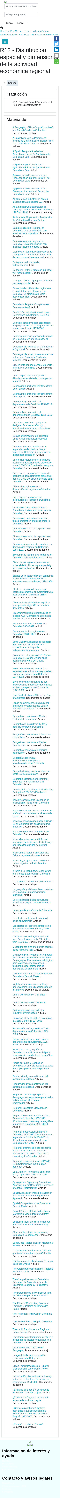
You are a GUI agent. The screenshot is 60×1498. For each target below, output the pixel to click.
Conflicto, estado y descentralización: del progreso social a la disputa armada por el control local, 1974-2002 (33, 326)
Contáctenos (7, 1492)
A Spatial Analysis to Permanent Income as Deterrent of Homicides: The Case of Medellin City (33, 141)
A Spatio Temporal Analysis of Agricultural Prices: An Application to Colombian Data (31, 154)
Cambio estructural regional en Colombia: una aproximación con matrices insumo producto (30, 231)
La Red (10, 31)
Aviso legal (7, 1489)
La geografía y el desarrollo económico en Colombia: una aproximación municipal (33, 892)
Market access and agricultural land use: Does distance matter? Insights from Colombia (31, 939)
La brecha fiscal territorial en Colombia (32, 881)
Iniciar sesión (30, 34)
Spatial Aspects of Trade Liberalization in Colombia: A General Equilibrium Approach (32, 1196)
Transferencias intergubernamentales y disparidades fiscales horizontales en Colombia (33, 1340)
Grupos (45, 31)
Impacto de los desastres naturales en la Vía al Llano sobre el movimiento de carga (32, 813)
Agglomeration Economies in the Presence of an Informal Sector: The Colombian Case (31, 178)
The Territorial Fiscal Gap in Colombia (32, 1314)
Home (3, 31)
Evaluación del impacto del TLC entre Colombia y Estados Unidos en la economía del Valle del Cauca (32, 658)
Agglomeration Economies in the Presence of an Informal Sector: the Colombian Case (31, 191)
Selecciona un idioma (48, 34)
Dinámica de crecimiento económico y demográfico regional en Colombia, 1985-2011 (32, 547)
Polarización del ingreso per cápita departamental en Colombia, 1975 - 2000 (31, 1042)
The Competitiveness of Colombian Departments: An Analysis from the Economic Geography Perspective (31, 1282)
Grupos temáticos (9, 1467)
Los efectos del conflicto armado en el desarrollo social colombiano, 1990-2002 (32, 929)
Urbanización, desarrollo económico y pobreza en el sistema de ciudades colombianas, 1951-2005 (32, 1379)
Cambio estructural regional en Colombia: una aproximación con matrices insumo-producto (30, 244)
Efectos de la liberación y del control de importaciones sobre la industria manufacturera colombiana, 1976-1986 (33, 579)
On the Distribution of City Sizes (29, 994)
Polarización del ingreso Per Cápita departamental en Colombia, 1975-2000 (31, 1031)
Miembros (20, 31)
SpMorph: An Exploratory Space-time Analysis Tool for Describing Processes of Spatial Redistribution (33, 1185)
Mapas (18, 34)
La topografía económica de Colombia (32, 910)
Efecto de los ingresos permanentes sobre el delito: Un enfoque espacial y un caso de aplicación (32, 565)
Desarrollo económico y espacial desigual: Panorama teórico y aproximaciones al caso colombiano (31, 425)
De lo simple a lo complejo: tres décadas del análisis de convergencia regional (32, 378)
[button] (56, 38)
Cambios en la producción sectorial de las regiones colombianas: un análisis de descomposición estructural (32, 254)
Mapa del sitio (8, 1483)
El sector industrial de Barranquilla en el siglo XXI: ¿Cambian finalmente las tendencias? (32, 616)
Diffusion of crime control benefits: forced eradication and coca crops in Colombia (31, 521)
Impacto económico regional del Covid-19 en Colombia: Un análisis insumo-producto (33, 824)
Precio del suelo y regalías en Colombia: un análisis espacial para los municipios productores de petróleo (33, 1066)
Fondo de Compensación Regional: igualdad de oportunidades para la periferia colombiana (31, 706)
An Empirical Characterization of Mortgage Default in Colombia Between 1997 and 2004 (33, 210)
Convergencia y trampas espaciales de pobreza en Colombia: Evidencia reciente (33, 357)
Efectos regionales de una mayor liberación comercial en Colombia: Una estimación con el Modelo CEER (33, 592)
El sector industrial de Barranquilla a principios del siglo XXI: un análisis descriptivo (31, 605)
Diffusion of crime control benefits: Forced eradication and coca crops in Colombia (32, 510)
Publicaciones (7, 34)
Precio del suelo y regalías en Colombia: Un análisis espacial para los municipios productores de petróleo (32, 1052)
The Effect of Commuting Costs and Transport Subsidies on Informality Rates (31, 1306)
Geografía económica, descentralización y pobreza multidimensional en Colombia (28, 761)
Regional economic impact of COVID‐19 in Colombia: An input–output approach (32, 1164)
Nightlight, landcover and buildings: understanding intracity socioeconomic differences (32, 987)
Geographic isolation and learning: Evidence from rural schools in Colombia (30, 782)
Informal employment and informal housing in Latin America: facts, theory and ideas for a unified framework (32, 842)
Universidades (33, 31)
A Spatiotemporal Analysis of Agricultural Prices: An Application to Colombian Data (31, 167)
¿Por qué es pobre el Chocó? (28, 1424)
